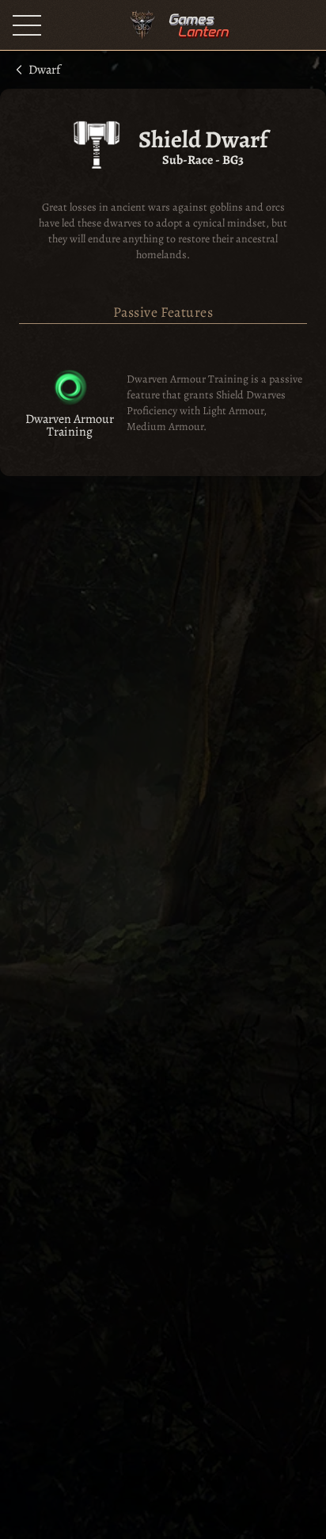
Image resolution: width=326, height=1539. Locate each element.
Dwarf (44, 68)
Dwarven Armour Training (69, 425)
